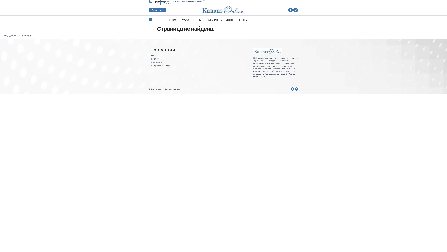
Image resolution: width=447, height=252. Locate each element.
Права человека (214, 20)
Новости (172, 20)
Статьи (185, 20)
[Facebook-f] (290, 10)
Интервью (198, 20)
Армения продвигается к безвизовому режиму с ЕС (183, 1)
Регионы (243, 20)
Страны (229, 20)
